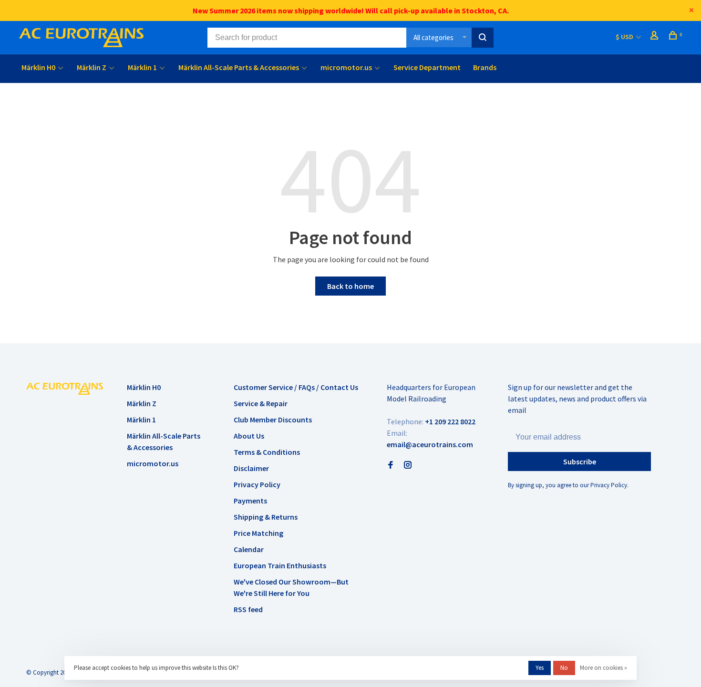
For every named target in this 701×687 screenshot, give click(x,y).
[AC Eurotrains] (64, 388)
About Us (249, 436)
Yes (540, 668)
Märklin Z (91, 67)
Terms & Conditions (267, 452)
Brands (484, 67)
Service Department (427, 67)
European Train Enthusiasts (280, 565)
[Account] (655, 36)
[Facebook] (390, 465)
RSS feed (248, 609)
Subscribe (579, 461)
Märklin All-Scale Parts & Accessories (238, 67)
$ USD (625, 36)
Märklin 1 (142, 67)
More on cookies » (603, 668)
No (564, 668)
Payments (250, 500)
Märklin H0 (38, 67)
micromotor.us (346, 67)
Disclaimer (251, 468)
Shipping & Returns (266, 517)
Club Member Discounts (273, 419)
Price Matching (258, 533)
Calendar (249, 549)
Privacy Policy (257, 484)
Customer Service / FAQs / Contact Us (296, 387)
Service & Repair (261, 403)
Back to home (350, 286)
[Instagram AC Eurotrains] (408, 465)
